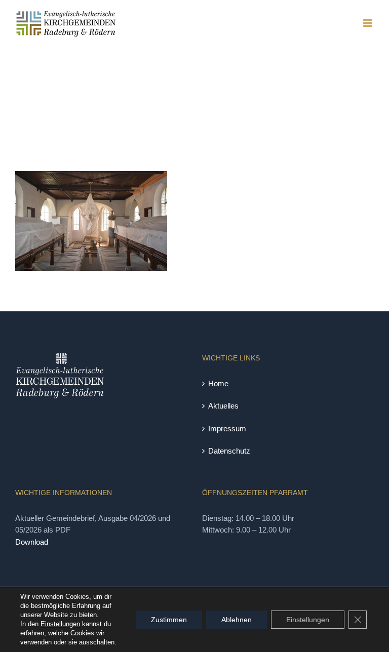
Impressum (227, 428)
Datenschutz (229, 450)
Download (31, 542)
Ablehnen (236, 620)
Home (218, 383)
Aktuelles (223, 405)
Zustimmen (169, 620)
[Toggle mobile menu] (368, 23)
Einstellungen (60, 624)
